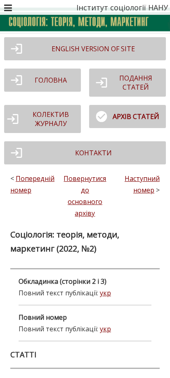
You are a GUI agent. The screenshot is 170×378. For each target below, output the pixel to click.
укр (105, 292)
